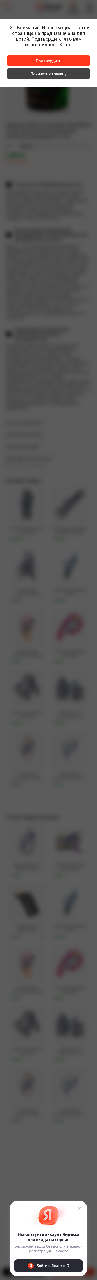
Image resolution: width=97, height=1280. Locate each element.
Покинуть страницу (48, 73)
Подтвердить (48, 61)
